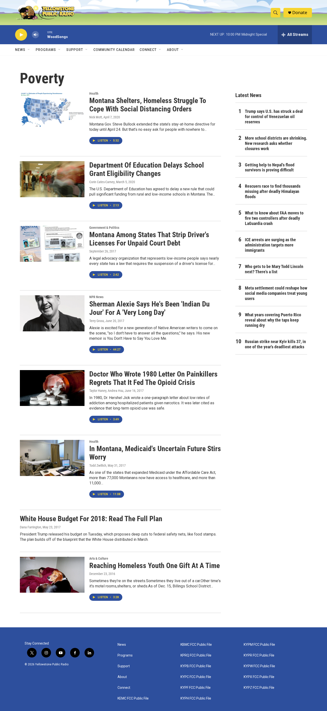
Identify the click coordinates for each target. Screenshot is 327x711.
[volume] (35, 34)
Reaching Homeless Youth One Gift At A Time (154, 565)
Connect (148, 50)
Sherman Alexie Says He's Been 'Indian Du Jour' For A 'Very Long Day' (149, 308)
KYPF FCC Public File (195, 687)
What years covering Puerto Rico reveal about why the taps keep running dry (273, 320)
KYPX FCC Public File (259, 677)
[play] (21, 35)
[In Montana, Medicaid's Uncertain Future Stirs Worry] (52, 458)
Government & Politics (104, 228)
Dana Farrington (30, 527)
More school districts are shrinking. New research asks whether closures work (276, 143)
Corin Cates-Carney (102, 182)
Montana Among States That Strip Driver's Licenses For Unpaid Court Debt (149, 238)
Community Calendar (114, 50)
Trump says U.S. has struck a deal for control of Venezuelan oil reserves (274, 116)
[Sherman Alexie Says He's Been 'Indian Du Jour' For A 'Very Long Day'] (52, 313)
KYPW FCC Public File (259, 666)
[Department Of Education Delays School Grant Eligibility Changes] (52, 179)
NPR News (96, 297)
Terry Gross (96, 321)
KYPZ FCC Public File (259, 687)
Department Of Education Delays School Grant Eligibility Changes (146, 169)
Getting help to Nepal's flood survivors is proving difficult (269, 167)
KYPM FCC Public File (259, 644)
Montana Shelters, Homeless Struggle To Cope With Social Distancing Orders (147, 104)
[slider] (43, 34)
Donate (299, 12)
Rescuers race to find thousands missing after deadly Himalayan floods (272, 191)
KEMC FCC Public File (133, 698)
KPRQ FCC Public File (195, 655)
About (122, 677)
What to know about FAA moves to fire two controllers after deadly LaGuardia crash (274, 218)
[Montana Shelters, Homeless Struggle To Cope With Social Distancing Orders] (52, 110)
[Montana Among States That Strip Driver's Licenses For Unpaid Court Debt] (52, 244)
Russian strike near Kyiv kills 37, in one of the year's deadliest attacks (275, 344)
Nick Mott (95, 117)
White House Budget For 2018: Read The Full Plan (91, 518)
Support (74, 50)
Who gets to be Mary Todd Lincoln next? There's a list (274, 269)
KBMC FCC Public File (196, 644)
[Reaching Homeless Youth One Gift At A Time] (52, 575)
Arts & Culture (98, 558)
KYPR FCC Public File (259, 655)
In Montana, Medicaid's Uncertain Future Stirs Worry (155, 452)
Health (93, 93)
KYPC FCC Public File (195, 677)
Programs (46, 50)
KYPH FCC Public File (195, 698)
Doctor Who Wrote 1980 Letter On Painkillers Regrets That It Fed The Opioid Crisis (153, 378)
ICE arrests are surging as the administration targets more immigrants (270, 245)
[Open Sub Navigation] (29, 50)
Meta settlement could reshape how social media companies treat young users (276, 293)
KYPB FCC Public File (195, 666)
